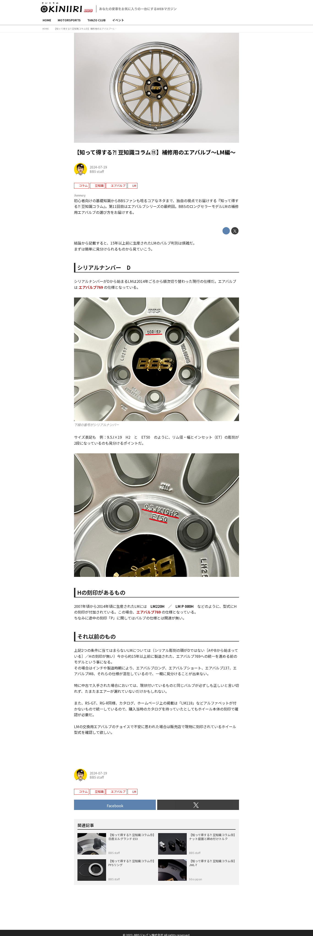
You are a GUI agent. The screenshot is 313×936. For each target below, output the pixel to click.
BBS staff (97, 171)
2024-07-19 (98, 167)
